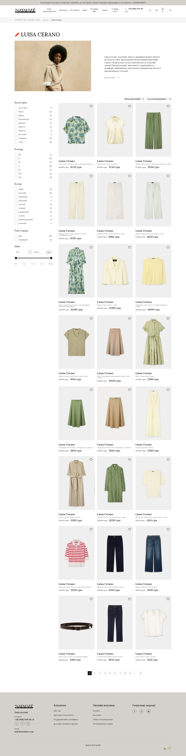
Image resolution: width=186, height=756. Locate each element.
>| (140, 673)
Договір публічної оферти (66, 724)
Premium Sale (94, 10)
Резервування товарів (103, 724)
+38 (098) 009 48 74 (24, 719)
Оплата (96, 711)
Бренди (63, 10)
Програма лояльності (64, 715)
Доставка (97, 715)
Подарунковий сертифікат (66, 719)
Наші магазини (21, 712)
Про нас (57, 711)
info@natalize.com (24, 731)
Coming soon (115, 10)
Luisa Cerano (56, 20)
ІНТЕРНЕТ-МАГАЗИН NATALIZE (27, 20)
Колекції (74, 10)
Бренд (45, 20)
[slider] (15, 258)
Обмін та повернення (103, 719)
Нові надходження (49, 10)
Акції (84, 10)
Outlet (104, 10)
